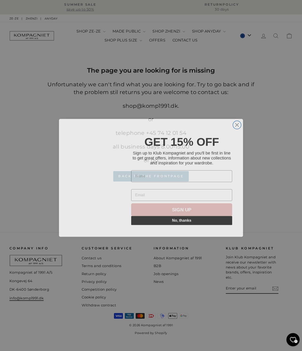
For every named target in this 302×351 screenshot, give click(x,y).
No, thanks (181, 222)
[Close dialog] (237, 123)
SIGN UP (181, 211)
